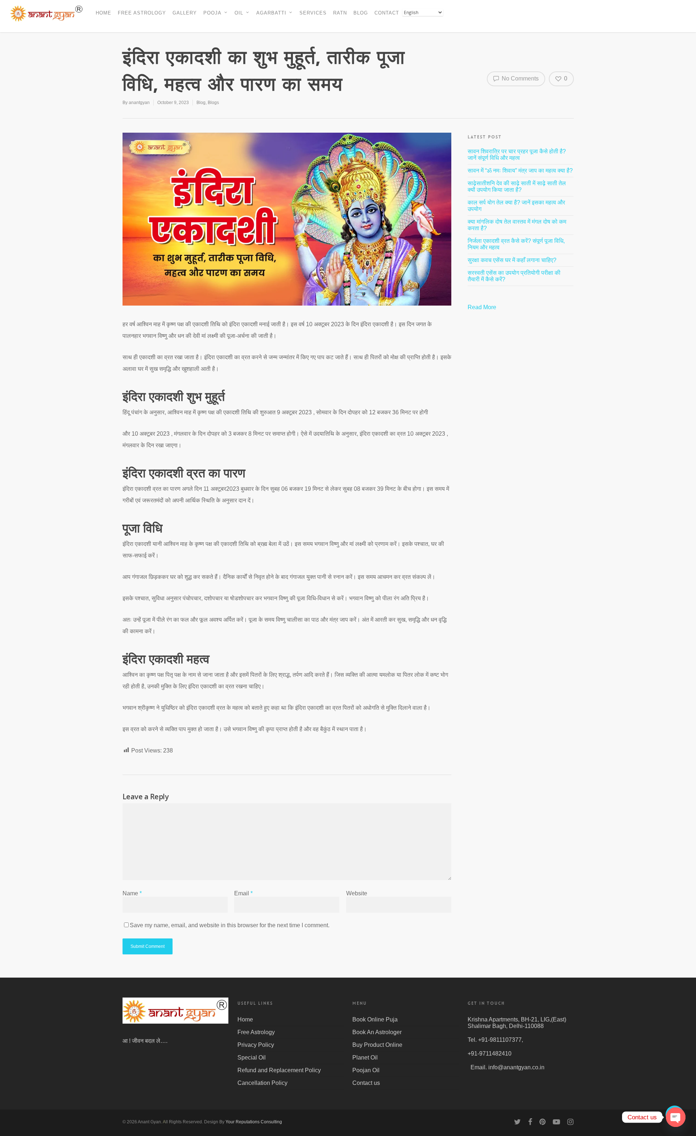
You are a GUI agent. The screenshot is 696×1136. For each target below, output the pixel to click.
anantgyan (139, 102)
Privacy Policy (255, 1045)
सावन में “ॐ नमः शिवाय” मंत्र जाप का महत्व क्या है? (520, 170)
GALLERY (185, 13)
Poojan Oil (366, 1070)
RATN (340, 13)
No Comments (519, 78)
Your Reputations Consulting (253, 1121)
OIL (239, 13)
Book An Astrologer (377, 1032)
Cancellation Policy (262, 1083)
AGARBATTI (271, 13)
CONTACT (386, 13)
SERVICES (313, 13)
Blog (201, 102)
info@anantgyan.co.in (516, 1067)
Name (132, 893)
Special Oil (251, 1057)
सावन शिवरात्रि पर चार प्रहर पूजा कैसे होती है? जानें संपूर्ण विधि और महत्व (517, 154)
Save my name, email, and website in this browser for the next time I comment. (230, 925)
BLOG (360, 13)
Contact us (366, 1083)
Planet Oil (365, 1057)
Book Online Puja (375, 1019)
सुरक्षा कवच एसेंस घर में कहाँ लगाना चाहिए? (512, 260)
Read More (483, 307)
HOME (103, 13)
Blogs (213, 102)
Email (243, 893)
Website (356, 893)
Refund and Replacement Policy (279, 1070)
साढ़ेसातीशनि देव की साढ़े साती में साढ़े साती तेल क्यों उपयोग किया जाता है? (517, 186)
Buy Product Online (377, 1045)
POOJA (212, 13)
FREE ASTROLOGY (142, 13)
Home (245, 1019)
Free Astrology (256, 1032)
